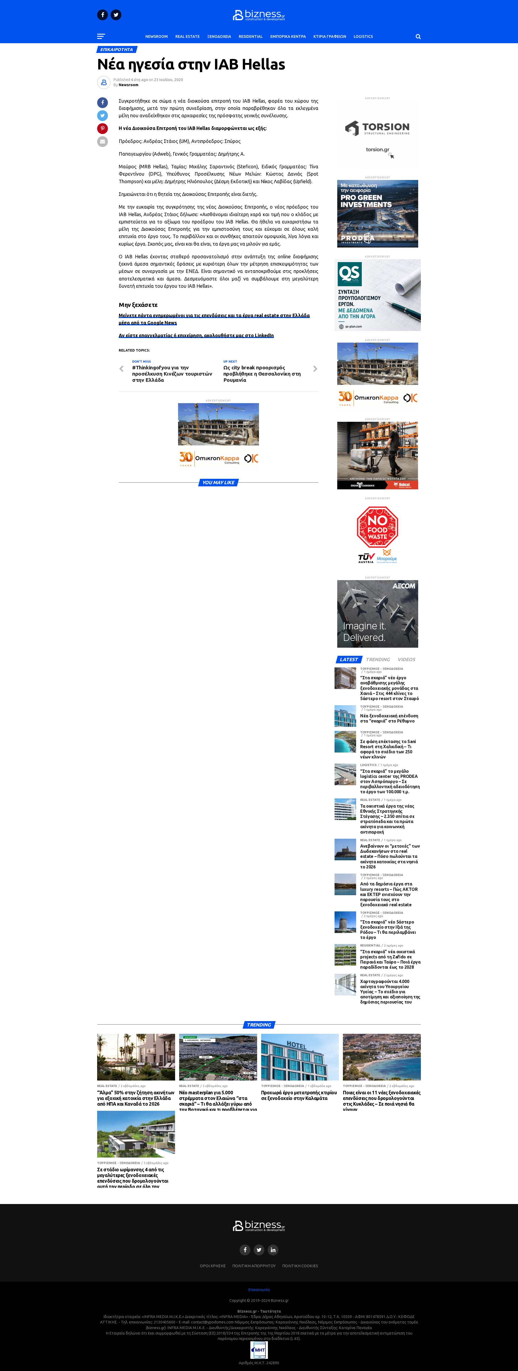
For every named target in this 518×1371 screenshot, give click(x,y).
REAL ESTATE (187, 36)
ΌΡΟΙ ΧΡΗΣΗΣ (213, 1266)
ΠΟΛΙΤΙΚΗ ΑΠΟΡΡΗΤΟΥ (254, 1266)
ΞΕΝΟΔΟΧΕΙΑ (219, 36)
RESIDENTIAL (251, 36)
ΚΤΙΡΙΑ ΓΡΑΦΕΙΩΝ (329, 36)
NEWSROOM (156, 36)
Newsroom (128, 85)
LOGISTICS (363, 36)
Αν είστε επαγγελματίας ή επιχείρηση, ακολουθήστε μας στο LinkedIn (196, 335)
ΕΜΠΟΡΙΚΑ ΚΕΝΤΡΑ (288, 36)
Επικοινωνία (259, 1290)
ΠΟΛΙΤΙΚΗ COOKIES (300, 1266)
